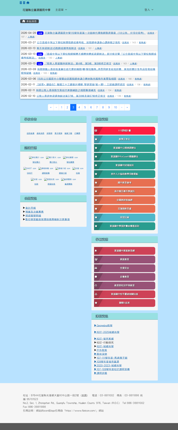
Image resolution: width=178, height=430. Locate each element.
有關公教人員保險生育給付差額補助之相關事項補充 (66, 90)
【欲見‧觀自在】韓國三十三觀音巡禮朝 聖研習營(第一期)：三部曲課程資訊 (80, 84)
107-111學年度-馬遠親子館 (112, 358)
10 (115, 107)
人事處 (31, 37)
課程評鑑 (102, 373)
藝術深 (100, 354)
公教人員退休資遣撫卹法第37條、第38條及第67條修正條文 (71, 96)
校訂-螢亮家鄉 (104, 338)
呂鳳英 (151, 33)
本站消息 (31, 21)
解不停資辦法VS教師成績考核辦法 (56, 48)
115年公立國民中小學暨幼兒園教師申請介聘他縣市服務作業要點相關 (76, 78)
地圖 (84, 395)
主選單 (59, 9)
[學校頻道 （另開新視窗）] (24, 3)
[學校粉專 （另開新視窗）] (21, 3)
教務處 (142, 43)
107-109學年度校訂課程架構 (112, 369)
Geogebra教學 (104, 325)
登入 (147, 9)
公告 (40, 33)
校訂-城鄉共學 (105, 346)
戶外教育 (102, 350)
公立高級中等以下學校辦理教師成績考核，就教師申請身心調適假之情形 (78, 42)
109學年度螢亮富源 (106, 361)
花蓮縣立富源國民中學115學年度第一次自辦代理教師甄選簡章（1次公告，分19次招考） (95, 33)
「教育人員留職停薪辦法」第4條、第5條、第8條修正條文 (77, 63)
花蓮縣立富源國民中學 (36, 10)
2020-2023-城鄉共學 (109, 365)
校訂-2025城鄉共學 (108, 332)
